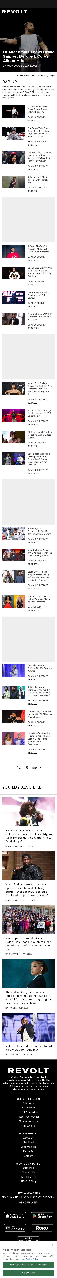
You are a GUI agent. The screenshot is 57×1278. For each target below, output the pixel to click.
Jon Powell (14, 954)
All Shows (28, 1103)
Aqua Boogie (14, 65)
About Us (28, 1137)
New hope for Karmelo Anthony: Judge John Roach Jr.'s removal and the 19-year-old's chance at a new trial (28, 943)
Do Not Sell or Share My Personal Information (28, 1265)
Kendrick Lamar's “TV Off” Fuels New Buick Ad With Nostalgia (40, 317)
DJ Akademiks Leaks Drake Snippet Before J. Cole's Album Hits (39, 109)
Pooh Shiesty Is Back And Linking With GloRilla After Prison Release (40, 714)
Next (35, 767)
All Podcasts (28, 1107)
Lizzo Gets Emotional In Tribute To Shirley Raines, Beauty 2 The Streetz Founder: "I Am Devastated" (39, 738)
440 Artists (28, 1125)
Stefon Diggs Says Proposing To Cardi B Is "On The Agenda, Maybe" (39, 531)
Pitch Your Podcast (28, 1116)
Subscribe (28, 1167)
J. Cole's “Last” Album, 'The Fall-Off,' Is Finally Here (38, 180)
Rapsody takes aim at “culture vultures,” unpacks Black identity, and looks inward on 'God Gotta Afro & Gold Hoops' (29, 836)
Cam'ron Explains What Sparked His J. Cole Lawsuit (38, 295)
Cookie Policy (32, 1259)
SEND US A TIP (28, 1202)
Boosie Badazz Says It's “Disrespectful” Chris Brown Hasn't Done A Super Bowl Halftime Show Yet (39, 459)
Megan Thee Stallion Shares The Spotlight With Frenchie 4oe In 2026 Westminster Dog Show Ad (40, 388)
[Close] (53, 1245)
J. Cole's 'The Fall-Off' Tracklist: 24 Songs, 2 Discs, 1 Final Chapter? (38, 249)
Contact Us (28, 1172)
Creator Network (28, 1121)
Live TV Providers (28, 1112)
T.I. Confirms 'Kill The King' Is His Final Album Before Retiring (40, 435)
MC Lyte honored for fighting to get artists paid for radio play (28, 1047)
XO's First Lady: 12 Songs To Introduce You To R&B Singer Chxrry (39, 413)
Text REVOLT (28, 1176)
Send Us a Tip (28, 1146)
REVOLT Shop (28, 1181)
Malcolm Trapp (39, 166)
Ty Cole (12, 1008)
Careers (28, 1155)
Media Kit (28, 1151)
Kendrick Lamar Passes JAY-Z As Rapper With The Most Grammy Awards (40, 553)
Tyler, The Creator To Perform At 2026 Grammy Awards (40, 668)
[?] (13, 111)
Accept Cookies (28, 1273)
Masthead (28, 1142)
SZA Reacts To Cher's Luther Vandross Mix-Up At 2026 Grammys (39, 599)
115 (25, 768)
